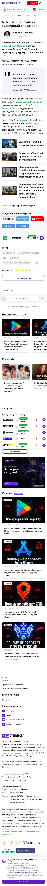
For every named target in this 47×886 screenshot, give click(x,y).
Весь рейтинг (15, 451)
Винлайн (14, 258)
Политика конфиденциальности (15, 688)
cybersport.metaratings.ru (23, 206)
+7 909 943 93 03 (17, 792)
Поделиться (21, 278)
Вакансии (6, 681)
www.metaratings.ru (32, 744)
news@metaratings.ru (19, 789)
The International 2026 (17, 9)
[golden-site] (15, 843)
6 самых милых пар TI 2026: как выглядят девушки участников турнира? (14, 387)
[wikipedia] (31, 843)
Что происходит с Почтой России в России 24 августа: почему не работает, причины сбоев (22, 656)
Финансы (6, 700)
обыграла (24, 120)
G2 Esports (9, 253)
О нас (4, 677)
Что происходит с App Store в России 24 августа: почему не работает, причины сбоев (23, 572)
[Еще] (43, 3)
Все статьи (18, 494)
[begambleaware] (25, 851)
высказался (8, 108)
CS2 (36, 263)
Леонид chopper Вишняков (27, 102)
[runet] (4, 843)
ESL (4, 258)
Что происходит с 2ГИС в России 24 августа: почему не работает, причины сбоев (22, 614)
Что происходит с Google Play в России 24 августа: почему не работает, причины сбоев (16, 345)
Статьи (7, 493)
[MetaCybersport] (13, 736)
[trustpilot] (8, 851)
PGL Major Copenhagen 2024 (17, 263)
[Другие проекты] (11, 3)
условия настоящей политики (26, 872)
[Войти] (40, 3)
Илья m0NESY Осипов (13, 46)
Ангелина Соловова (23, 33)
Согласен (23, 882)
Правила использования (12, 684)
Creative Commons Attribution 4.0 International (21, 812)
